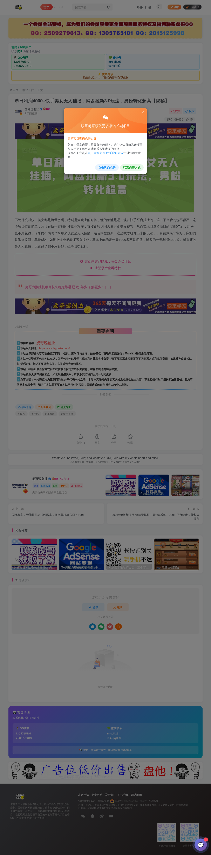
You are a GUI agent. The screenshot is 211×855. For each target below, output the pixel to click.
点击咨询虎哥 (107, 167)
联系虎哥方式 (132, 167)
